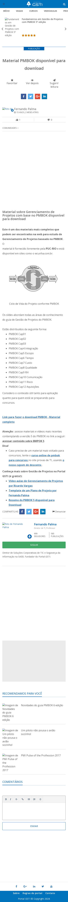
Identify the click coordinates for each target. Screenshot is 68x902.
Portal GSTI (34, 4)
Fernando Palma (25, 109)
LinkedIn (44, 96)
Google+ (37, 96)
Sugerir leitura (54, 84)
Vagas (19, 10)
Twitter (30, 96)
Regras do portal (32, 893)
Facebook (23, 96)
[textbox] (34, 811)
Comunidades (9, 127)
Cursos (33, 10)
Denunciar (60, 511)
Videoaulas (50, 10)
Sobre (16, 893)
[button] (5, 799)
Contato (50, 893)
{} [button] (40, 799)
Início (6, 10)
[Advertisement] (34, 171)
